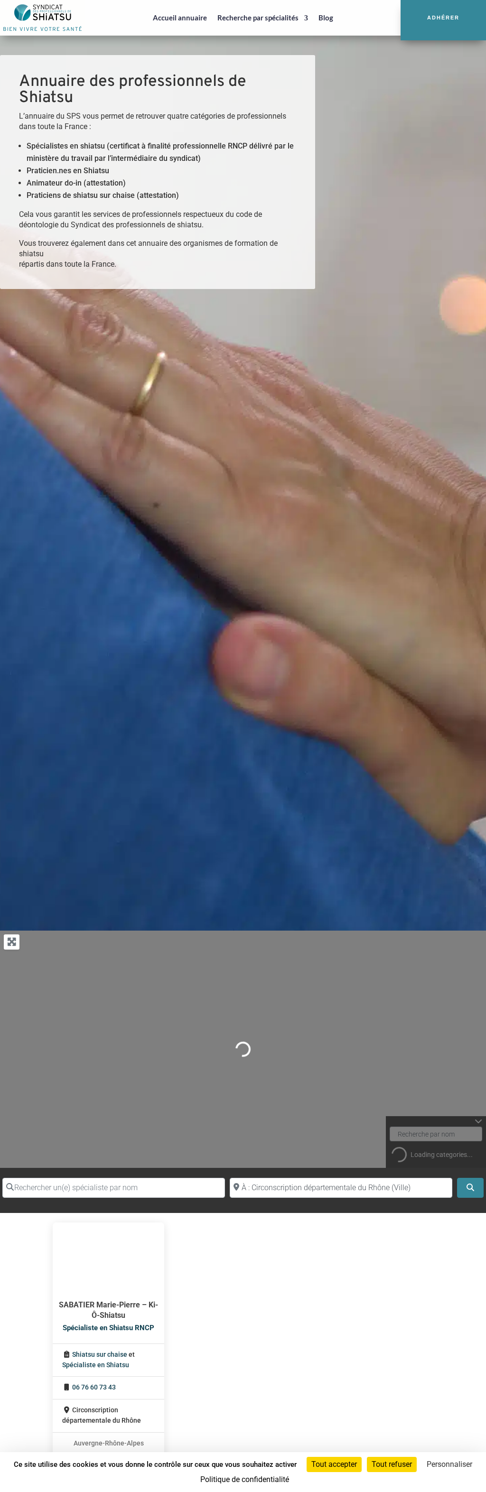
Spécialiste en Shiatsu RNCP (108, 1328)
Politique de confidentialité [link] (244, 1479)
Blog (325, 17)
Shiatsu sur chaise (99, 1355)
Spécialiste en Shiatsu (95, 1365)
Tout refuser (392, 1464)
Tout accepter (334, 1464)
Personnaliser (449, 1464)
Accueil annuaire (180, 17)
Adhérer (443, 17)
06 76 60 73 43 (94, 1387)
